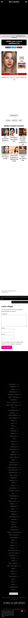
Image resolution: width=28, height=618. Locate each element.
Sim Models (12, 555)
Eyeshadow (13, 488)
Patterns (13, 522)
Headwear (13, 386)
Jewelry (13, 389)
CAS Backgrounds (13, 410)
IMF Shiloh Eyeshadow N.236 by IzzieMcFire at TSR (22, 140)
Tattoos (13, 571)
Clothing (12, 413)
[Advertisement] (14, 19)
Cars (12, 407)
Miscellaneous (13, 392)
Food (12, 426)
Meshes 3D (13, 498)
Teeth (12, 574)
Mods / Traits (12, 501)
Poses (12, 542)
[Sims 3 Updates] (14, 603)
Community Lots (12, 470)
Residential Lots (13, 472)
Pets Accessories (13, 535)
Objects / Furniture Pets (13, 532)
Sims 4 (20, 120)
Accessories (12, 384)
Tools (12, 579)
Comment (4, 314)
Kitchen (13, 444)
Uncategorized (13, 587)
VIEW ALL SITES (13, 593)
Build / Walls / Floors (12, 405)
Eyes (12, 423)
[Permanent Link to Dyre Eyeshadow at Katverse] (5, 135)
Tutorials (13, 584)
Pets (12, 524)
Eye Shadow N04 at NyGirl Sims (14, 139)
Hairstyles (12, 462)
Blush (13, 482)
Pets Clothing (13, 537)
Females (13, 558)
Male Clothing (13, 418)
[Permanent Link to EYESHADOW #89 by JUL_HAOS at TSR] (23, 153)
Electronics (13, 511)
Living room (13, 446)
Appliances (13, 506)
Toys (12, 581)
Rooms (12, 545)
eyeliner (8, 120)
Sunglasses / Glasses (13, 394)
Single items (13, 454)
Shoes (12, 548)
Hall (14, 438)
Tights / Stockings (13, 397)
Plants (12, 540)
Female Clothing (12, 415)
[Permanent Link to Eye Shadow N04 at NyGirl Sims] (14, 135)
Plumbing (13, 519)
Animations (13, 399)
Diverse (13, 420)
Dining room (13, 436)
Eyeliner (13, 36)
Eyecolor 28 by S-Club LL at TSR (5, 156)
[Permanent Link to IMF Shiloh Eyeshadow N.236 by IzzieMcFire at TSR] (23, 135)
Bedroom (13, 433)
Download (13, 115)
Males (13, 560)
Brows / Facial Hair (12, 402)
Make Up (8, 36)
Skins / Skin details (12, 566)
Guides (13, 460)
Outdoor (13, 452)
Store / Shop (13, 475)
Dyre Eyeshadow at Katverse (5, 138)
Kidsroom (13, 441)
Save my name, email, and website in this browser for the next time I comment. (12, 343)
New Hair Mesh (13, 465)
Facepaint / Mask (13, 490)
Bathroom (13, 431)
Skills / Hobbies (13, 563)
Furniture (12, 428)
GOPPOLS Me (14, 120)
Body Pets (13, 527)
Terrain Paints (12, 576)
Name (3, 328)
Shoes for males (13, 553)
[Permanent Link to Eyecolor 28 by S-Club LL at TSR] (5, 153)
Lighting (13, 514)
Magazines (13, 477)
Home (4, 36)
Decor (13, 508)
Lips (13, 493)
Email (3, 334)
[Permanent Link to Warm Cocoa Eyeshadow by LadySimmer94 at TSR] (14, 153)
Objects (12, 504)
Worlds (13, 589)
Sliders (13, 568)
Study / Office (13, 457)
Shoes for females (13, 550)
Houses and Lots (11, 467)
